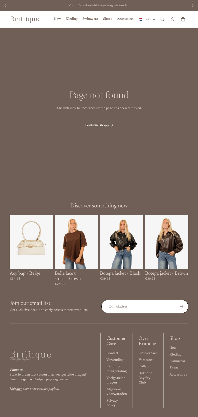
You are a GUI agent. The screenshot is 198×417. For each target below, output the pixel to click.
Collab (143, 366)
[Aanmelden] (181, 306)
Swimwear (177, 361)
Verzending (114, 360)
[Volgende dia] (192, 5)
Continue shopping (99, 125)
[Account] (172, 19)
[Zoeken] (162, 19)
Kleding (175, 354)
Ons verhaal (148, 353)
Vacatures (146, 360)
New (173, 348)
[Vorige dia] (5, 5)
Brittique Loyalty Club (145, 378)
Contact (112, 353)
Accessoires (178, 374)
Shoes (174, 368)
